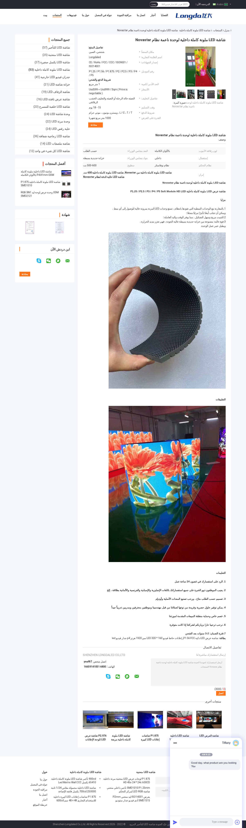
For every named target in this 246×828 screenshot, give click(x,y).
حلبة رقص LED (61, 129)
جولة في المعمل (103, 15)
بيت (45, 15)
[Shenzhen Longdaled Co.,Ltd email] (69, 260)
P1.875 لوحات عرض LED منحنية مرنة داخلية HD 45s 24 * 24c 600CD (126, 780)
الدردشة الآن (203, 4)
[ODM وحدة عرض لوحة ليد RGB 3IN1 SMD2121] (66, 194)
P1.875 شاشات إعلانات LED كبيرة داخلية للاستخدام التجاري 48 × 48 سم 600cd (150, 737)
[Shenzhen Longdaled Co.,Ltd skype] (41, 260)
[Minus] (175, 743)
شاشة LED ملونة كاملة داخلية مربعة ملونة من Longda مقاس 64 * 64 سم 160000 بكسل (121, 737)
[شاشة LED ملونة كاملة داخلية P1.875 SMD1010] (66, 183)
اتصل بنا (141, 15)
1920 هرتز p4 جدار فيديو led (127, 638)
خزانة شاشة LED (60, 84)
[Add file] (237, 822)
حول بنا (85, 15)
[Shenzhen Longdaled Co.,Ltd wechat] (50, 260)
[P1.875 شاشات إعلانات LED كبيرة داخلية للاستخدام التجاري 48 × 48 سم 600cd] (150, 719)
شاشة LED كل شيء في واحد (52, 151)
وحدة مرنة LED (61, 121)
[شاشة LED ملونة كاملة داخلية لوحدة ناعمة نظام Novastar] (200, 67)
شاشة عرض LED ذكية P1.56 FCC (200, 638)
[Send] (175, 822)
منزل (227, 30)
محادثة (94, 125)
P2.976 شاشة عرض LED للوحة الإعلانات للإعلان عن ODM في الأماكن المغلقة (95, 737)
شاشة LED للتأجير (59, 47)
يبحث (153, 4)
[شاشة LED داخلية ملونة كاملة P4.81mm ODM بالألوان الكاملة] (66, 173)
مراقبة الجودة (124, 15)
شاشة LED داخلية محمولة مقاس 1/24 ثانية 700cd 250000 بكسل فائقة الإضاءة (179, 737)
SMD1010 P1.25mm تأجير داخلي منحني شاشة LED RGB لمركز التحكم (128, 789)
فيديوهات (72, 15)
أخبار (153, 15)
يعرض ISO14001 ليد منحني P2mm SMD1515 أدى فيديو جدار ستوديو (131, 798)
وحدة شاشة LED (60, 114)
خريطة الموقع (40, 804)
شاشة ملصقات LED (58, 143)
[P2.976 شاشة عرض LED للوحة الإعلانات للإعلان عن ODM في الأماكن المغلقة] (95, 719)
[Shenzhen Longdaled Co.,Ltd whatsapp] (60, 260)
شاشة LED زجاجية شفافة (54, 136)
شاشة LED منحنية (59, 55)
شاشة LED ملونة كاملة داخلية (194, 30)
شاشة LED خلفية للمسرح (54, 106)
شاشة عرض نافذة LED (56, 99)
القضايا (164, 15)
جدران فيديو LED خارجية (55, 77)
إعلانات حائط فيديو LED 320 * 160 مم (162, 638)
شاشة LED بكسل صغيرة (55, 62)
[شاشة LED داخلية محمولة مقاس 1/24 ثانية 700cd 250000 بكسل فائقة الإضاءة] (179, 719)
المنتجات (57, 15)
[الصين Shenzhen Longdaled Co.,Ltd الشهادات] (30, 227)
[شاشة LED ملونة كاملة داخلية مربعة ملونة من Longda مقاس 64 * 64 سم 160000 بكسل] (121, 719)
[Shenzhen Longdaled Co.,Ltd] (194, 16)
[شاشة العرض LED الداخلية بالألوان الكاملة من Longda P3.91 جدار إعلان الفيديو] (209, 719)
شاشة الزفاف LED (58, 92)
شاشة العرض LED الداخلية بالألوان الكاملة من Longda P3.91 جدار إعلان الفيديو (209, 737)
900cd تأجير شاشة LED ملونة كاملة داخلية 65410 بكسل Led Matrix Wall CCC (73, 780)
